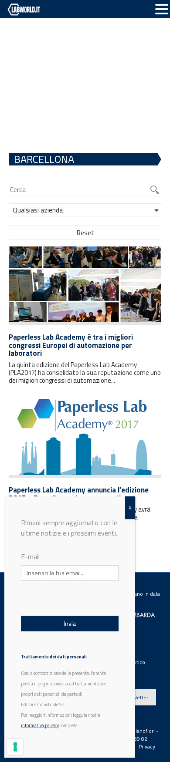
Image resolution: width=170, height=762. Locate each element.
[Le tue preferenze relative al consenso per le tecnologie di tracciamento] (15, 746)
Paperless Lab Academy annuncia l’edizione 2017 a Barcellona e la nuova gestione (79, 494)
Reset (85, 232)
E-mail (30, 556)
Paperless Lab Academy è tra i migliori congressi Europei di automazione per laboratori (71, 345)
